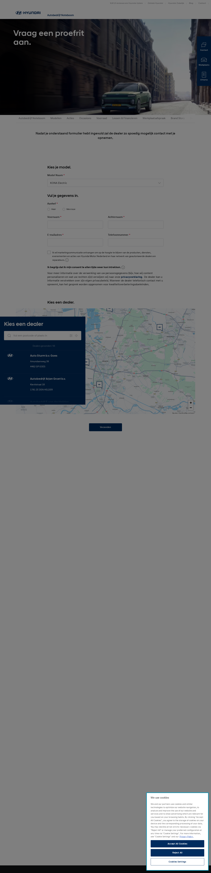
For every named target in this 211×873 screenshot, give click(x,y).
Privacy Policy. (186, 836)
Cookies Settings (177, 861)
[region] (177, 831)
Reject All (177, 852)
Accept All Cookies (177, 843)
